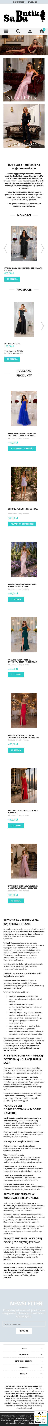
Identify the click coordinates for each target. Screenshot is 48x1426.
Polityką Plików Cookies (24, 1418)
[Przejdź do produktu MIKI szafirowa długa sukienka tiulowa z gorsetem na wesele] (24, 408)
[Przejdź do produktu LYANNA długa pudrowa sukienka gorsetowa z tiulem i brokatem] (24, 861)
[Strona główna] (24, 15)
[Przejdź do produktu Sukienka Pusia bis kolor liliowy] (24, 484)
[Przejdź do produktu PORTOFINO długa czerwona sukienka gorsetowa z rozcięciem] (24, 710)
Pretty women (23, 438)
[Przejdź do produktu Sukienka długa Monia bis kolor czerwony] (24, 785)
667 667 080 (39, 1398)
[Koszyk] (42, 31)
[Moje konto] (30, 31)
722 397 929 (39, 1391)
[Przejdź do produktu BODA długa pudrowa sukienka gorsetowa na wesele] (24, 559)
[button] (6, 31)
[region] (24, 45)
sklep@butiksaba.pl (24, 1408)
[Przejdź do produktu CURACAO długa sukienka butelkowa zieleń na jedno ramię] (24, 634)
